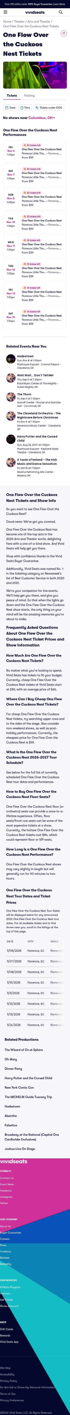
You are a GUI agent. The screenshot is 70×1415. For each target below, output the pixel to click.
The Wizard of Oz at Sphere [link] (24, 1050)
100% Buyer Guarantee (40, 4)
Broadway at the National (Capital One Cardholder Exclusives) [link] (32, 1137)
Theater (19, 21)
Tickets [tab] (12, 95)
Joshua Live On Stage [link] (20, 1149)
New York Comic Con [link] (19, 1087)
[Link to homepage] (35, 12)
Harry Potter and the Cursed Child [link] (28, 1078)
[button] (10, 107)
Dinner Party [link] (13, 1069)
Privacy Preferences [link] (12, 1400)
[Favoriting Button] (64, 33)
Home (7, 21)
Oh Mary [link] (11, 1059)
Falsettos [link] (11, 1125)
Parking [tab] (29, 95)
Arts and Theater (38, 21)
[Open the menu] (5, 12)
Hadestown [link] (12, 1106)
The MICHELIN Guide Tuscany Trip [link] (28, 1097)
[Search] (60, 12)
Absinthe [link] (11, 1116)
